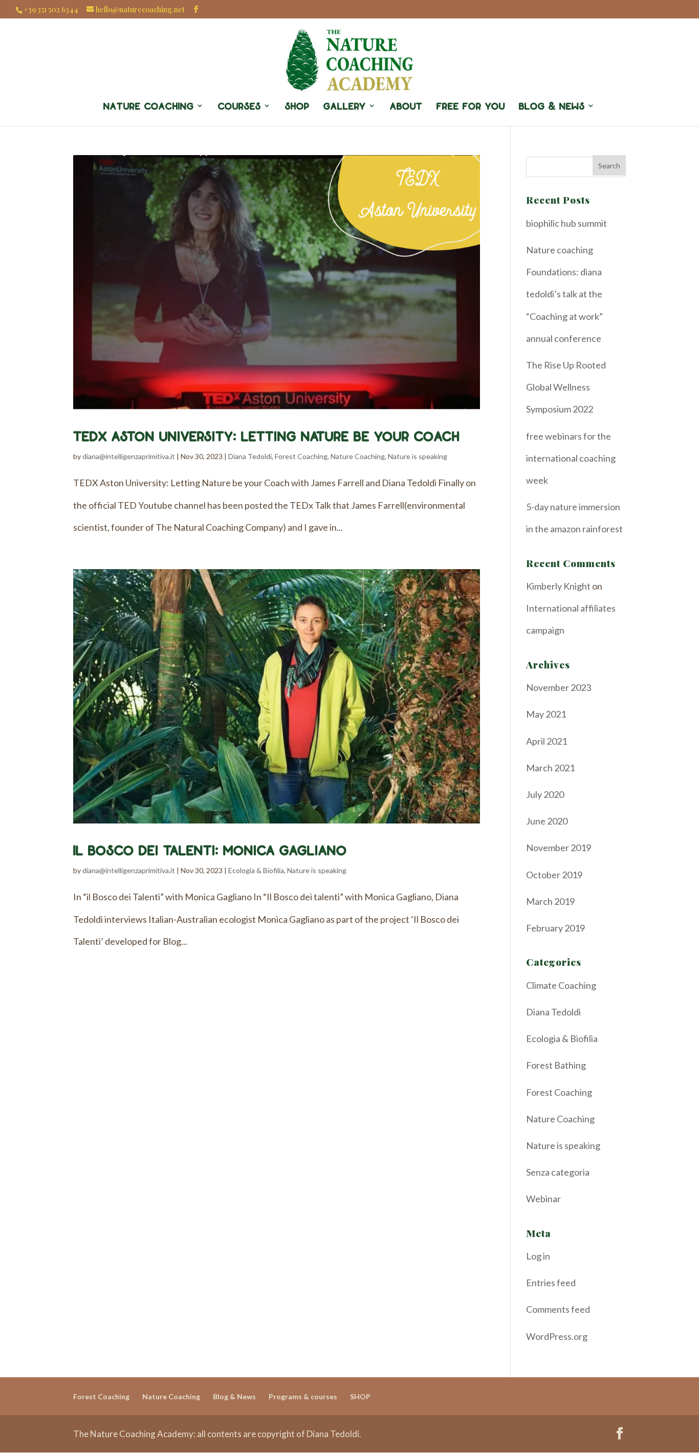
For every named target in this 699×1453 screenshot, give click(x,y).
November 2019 (558, 847)
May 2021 (546, 714)
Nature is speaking (417, 456)
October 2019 (554, 874)
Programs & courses (303, 1396)
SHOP (297, 106)
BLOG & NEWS (552, 106)
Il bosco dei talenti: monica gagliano (210, 849)
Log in (538, 1256)
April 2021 (546, 741)
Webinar (543, 1198)
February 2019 (555, 928)
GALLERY (344, 106)
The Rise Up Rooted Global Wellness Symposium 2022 (566, 387)
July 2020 (545, 794)
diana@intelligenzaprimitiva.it (128, 456)
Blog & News (234, 1396)
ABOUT (406, 106)
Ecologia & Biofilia (256, 870)
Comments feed (558, 1309)
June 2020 (546, 821)
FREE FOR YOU (470, 106)
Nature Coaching (148, 106)
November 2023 (558, 687)
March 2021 (550, 767)
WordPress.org (556, 1336)
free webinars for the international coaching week (571, 458)
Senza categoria (557, 1172)
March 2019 (550, 901)
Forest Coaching (301, 456)
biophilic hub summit (566, 223)
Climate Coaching (561, 985)
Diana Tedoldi (250, 456)
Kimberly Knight (558, 586)
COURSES (239, 106)
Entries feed (551, 1282)
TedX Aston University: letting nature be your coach (266, 435)
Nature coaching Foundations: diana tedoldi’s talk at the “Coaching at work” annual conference (564, 294)
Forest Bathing (556, 1065)
